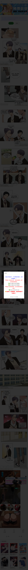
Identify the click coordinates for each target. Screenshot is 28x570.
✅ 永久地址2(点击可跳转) (14, 285)
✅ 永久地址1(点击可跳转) (14, 283)
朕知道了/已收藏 (14, 297)
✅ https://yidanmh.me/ (14, 289)
